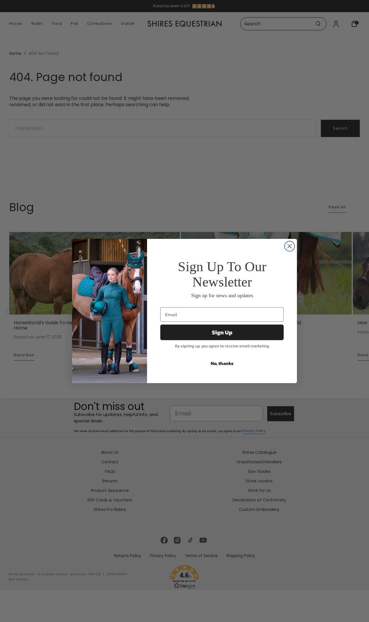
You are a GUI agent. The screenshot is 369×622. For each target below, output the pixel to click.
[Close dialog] (290, 246)
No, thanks (222, 363)
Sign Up (222, 332)
